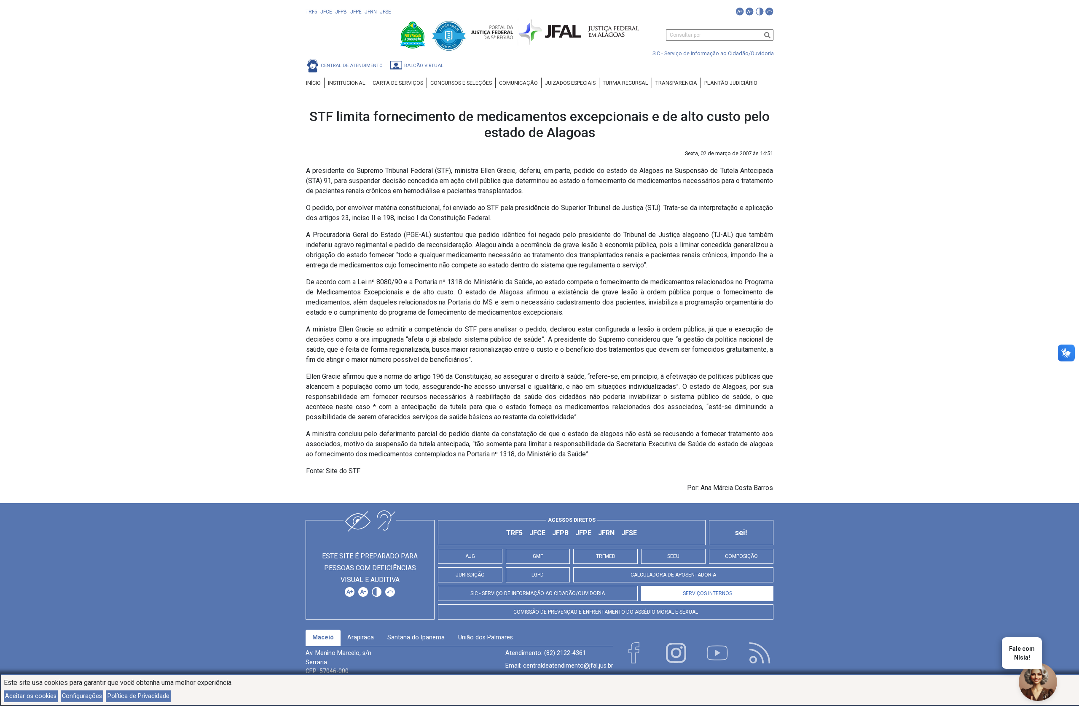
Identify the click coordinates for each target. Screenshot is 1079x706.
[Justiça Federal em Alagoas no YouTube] (717, 652)
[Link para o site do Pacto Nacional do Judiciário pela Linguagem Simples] (448, 34)
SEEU (673, 556)
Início (313, 83)
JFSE (385, 12)
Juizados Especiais (570, 83)
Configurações (82, 696)
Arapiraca (360, 637)
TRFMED (605, 556)
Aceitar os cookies (30, 696)
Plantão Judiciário (730, 83)
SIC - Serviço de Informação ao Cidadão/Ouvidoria (713, 53)
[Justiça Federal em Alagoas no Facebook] (633, 652)
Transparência (676, 83)
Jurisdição (470, 575)
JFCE (326, 12)
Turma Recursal (625, 83)
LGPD (537, 575)
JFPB (341, 12)
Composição (741, 556)
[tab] (323, 638)
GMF (538, 556)
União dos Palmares (485, 637)
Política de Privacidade (138, 696)
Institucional (346, 83)
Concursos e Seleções (461, 83)
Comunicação (518, 83)
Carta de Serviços (398, 83)
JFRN (371, 12)
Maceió (323, 637)
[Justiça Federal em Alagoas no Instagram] (676, 652)
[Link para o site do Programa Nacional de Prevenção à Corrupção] (413, 34)
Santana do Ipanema (416, 637)
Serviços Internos (707, 593)
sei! (741, 532)
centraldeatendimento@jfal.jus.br (568, 665)
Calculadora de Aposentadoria (673, 575)
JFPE (356, 12)
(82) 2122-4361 (565, 653)
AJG (470, 556)
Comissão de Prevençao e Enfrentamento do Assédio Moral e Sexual (605, 612)
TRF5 (311, 12)
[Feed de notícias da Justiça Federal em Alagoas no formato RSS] (759, 652)
